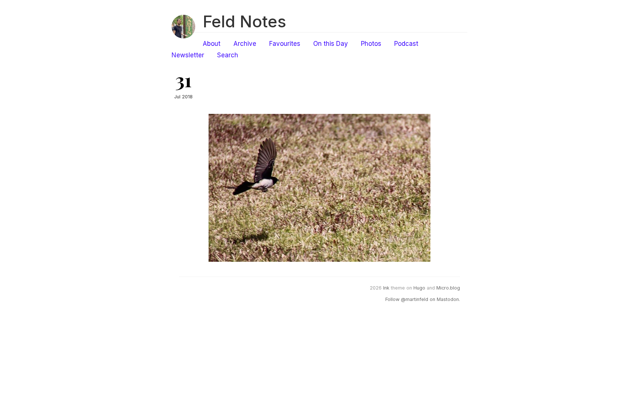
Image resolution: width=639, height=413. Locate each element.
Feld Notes (244, 21)
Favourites (284, 43)
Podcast (406, 43)
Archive (244, 43)
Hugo (419, 288)
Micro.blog (448, 288)
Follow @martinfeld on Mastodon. (422, 299)
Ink (386, 288)
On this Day (330, 43)
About (211, 43)
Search (227, 55)
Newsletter (188, 55)
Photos (371, 43)
